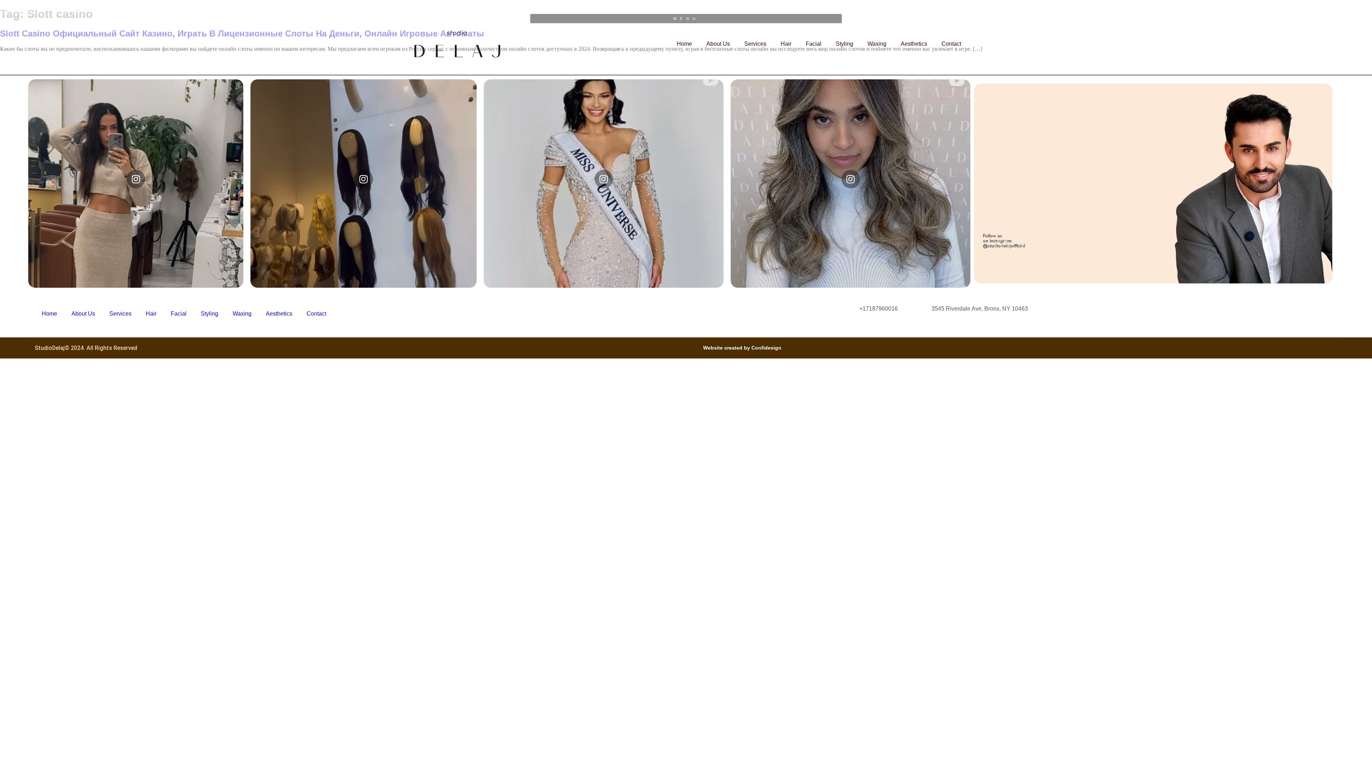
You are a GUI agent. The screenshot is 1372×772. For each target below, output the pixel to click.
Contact (951, 44)
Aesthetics (914, 44)
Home (684, 44)
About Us (718, 44)
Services (755, 44)
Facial (813, 44)
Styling (844, 44)
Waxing (877, 44)
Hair (786, 44)
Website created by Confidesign (742, 348)
